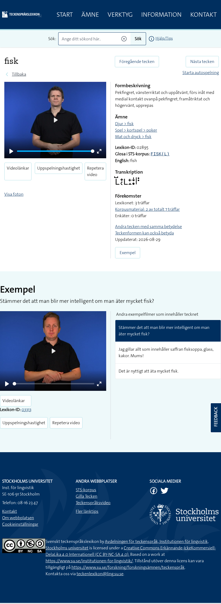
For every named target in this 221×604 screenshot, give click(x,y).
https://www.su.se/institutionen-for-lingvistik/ (89, 561)
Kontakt (203, 14)
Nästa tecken (202, 61)
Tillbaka (19, 74)
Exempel (128, 252)
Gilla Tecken (86, 496)
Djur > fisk (124, 124)
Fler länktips (87, 511)
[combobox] (94, 38)
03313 (26, 409)
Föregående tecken (136, 61)
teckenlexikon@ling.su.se (100, 574)
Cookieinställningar (20, 524)
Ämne (90, 14)
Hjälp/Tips (164, 38)
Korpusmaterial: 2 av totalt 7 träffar (147, 209)
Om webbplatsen (18, 518)
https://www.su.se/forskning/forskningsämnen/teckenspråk (128, 567)
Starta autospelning (200, 72)
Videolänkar (18, 168)
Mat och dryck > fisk (133, 136)
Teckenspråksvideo (93, 502)
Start (65, 14)
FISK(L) (160, 154)
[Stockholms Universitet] (184, 514)
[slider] (55, 151)
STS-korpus (86, 490)
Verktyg (120, 14)
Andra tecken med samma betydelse (148, 226)
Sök (138, 38)
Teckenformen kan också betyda (144, 233)
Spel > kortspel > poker (136, 130)
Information (161, 14)
